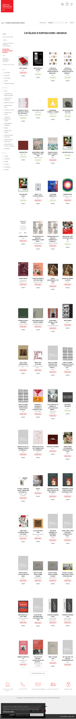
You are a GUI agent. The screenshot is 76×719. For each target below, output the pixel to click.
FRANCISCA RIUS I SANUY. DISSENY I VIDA (53, 154)
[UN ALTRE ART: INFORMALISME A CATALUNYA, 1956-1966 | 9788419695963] (38, 599)
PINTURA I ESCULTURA (8, 64)
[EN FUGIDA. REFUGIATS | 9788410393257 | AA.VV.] (68, 389)
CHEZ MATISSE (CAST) (23, 195)
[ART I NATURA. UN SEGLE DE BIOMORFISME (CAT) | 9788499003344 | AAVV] (68, 641)
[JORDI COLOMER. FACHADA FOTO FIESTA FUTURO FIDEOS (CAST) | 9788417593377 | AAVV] (53, 346)
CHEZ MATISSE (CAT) (67, 152)
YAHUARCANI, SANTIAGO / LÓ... (23, 281)
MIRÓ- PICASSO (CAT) (53, 657)
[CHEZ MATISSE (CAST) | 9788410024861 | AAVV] (23, 178)
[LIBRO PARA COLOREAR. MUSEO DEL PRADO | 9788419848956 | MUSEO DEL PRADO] (23, 515)
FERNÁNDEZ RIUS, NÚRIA (23, 661)
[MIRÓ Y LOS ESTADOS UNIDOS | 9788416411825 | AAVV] (38, 178)
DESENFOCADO (67, 194)
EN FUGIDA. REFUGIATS (67, 405)
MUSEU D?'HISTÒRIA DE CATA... (38, 535)
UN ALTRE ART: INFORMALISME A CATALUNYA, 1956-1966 (38, 617)
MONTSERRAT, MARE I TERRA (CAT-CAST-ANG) (38, 154)
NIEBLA (38, 489)
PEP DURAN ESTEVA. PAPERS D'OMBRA (38, 321)
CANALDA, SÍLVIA (38, 157)
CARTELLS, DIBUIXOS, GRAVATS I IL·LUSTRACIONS (8, 45)
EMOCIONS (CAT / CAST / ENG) (23, 615)
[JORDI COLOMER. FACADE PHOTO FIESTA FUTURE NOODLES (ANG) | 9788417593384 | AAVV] (23, 389)
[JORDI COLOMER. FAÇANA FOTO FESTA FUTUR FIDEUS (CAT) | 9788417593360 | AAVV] (68, 346)
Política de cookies (41, 697)
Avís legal (19, 697)
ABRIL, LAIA (23, 154)
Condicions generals (29, 697)
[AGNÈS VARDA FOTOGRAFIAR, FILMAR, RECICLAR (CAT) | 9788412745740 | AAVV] (68, 431)
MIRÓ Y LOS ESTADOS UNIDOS (38, 195)
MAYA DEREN (67, 320)
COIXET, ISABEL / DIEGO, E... (23, 366)
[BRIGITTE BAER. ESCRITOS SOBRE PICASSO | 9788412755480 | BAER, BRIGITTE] (53, 557)
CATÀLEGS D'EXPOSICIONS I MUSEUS (7, 50)
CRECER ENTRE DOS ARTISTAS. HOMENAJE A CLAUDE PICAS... (38, 239)
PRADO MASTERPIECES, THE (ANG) (52, 280)
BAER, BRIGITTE (38, 578)
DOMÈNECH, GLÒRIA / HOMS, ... (38, 366)
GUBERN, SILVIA (53, 113)
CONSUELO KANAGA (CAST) (52, 615)
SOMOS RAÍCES (23, 278)
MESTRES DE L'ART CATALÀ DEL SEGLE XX (67, 238)
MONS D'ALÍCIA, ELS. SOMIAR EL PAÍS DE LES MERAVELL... (23, 448)
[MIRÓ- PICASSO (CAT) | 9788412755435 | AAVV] (53, 641)
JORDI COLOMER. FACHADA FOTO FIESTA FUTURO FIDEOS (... (53, 365)
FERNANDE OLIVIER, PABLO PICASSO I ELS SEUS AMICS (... (53, 490)
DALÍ (4, 55)
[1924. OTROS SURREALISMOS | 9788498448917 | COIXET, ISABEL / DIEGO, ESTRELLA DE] (23, 346)
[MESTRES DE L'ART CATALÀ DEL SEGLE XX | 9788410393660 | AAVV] (68, 220)
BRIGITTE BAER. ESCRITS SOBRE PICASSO (38, 574)
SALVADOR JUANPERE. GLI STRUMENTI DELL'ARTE (53, 533)
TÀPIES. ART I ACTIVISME (38, 363)
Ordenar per (43, 22)
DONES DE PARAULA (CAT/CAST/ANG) (38, 279)
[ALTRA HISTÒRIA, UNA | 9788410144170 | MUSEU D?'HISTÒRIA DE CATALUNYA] (38, 515)
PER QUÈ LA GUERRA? (53, 446)
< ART (4, 34)
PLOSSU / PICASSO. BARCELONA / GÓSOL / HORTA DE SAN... (68, 574)
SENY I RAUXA (23, 68)
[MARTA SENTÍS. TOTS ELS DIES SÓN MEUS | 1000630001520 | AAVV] (23, 557)
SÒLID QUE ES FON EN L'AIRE (67, 111)
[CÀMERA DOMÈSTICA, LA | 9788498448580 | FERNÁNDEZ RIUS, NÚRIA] (23, 641)
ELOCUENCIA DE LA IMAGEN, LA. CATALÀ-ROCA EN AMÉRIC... (53, 407)
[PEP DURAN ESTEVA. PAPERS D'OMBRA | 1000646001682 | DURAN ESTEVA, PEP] (38, 304)
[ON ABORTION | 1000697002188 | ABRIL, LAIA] (23, 136)
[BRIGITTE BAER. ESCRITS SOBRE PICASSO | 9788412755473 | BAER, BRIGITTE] (38, 557)
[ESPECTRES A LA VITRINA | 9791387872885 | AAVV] (38, 52)
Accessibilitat (63, 716)
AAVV (23, 70)
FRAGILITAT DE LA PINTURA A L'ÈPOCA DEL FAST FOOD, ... (23, 111)
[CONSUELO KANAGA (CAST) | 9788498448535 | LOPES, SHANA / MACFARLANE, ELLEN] (53, 599)
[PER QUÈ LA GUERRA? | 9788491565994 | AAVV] (53, 431)
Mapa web (71, 716)
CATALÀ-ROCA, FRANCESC (52, 412)
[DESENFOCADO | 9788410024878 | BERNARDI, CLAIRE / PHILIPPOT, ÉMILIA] (68, 178)
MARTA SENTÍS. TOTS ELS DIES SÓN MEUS (23, 574)
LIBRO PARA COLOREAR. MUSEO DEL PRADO (23, 532)
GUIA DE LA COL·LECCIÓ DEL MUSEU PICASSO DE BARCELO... (67, 70)
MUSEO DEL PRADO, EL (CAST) (67, 279)
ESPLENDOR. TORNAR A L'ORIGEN (53, 111)
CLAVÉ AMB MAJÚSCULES (52, 195)
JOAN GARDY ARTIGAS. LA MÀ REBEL (52, 322)
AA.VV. (52, 283)
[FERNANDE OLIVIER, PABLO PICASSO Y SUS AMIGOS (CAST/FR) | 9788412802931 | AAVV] (68, 473)
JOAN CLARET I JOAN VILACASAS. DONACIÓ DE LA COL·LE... (67, 533)
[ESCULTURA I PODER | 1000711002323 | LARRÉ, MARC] (38, 94)
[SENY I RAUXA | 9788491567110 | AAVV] (23, 52)
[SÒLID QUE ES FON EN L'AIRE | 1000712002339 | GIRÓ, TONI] (68, 94)
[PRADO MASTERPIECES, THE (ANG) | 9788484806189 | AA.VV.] (53, 262)
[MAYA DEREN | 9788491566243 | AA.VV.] (68, 304)
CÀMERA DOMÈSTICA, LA (23, 657)
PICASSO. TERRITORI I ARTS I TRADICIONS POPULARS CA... (23, 490)
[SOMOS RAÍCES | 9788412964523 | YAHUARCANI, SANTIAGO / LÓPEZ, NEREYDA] (23, 262)
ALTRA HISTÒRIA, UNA (38, 531)
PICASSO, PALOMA (38, 243)
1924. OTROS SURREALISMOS (23, 363)
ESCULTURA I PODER (38, 110)
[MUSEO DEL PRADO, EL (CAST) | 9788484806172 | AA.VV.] (68, 262)
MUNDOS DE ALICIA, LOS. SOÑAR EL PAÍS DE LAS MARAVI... (38, 448)
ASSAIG (5, 40)
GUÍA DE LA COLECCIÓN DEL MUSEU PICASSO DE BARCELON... (52, 70)
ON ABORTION (23, 152)
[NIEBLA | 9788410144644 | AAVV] (38, 473)
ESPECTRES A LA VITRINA (38, 69)
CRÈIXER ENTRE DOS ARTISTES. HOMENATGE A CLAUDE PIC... (52, 239)
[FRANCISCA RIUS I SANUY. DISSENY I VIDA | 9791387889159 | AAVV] (53, 136)
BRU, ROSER (38, 411)
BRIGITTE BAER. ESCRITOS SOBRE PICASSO (53, 574)
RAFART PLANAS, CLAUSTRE (23, 494)
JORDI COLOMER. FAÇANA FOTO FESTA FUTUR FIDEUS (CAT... (68, 365)
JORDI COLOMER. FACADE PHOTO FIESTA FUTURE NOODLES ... (23, 407)
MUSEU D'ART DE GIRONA (38, 664)
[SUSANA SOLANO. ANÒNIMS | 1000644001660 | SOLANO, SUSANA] (23, 304)
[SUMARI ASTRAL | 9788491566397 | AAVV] (23, 220)
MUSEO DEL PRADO (23, 536)
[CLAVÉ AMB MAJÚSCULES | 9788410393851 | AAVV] (53, 178)
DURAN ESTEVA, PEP (38, 324)
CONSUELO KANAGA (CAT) (67, 615)
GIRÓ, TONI (68, 113)
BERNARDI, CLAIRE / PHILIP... (67, 197)
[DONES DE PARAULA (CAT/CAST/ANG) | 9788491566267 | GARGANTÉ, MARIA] (38, 262)
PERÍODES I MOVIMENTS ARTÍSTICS (6, 60)
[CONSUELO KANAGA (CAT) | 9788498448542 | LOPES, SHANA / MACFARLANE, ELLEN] (68, 599)
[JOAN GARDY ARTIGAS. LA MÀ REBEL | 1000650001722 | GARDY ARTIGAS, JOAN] (53, 304)
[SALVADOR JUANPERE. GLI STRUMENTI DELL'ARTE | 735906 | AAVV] (53, 515)
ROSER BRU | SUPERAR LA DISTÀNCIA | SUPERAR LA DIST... (38, 407)
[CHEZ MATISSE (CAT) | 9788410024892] (68, 136)
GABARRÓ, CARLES (23, 115)
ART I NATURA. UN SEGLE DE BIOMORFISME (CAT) (67, 658)
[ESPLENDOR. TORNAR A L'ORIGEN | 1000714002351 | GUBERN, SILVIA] (53, 94)
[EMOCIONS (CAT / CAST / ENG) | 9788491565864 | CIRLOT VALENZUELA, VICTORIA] (23, 599)
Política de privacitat (53, 697)
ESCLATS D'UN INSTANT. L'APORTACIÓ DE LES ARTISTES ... (38, 659)
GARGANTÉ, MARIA (38, 282)
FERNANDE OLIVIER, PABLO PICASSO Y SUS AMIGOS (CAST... (67, 490)
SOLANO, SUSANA (23, 324)
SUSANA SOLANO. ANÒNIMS (23, 321)
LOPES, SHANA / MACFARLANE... (53, 619)
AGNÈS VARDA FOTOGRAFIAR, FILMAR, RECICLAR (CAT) (68, 449)
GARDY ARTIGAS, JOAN (52, 325)
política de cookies (8, 711)
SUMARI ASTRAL (23, 236)
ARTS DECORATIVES (8, 37)
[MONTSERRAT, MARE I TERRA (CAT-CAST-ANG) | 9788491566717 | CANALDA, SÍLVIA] (38, 136)
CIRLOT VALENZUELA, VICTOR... (23, 619)
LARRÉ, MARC (38, 112)
